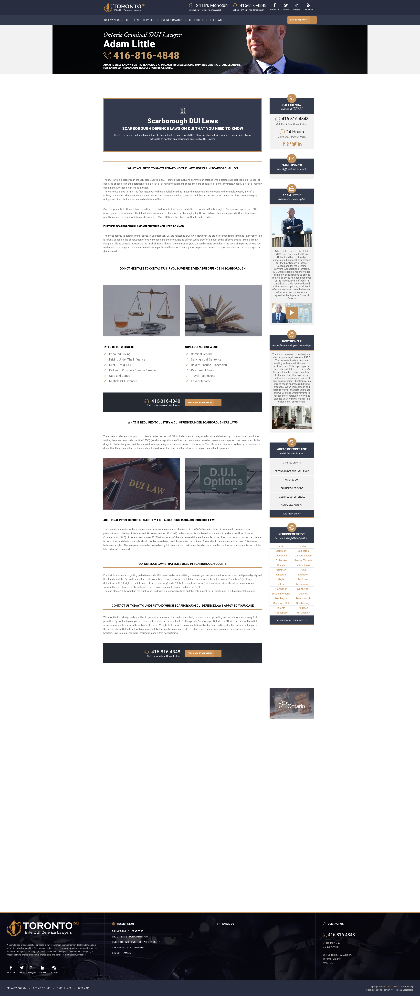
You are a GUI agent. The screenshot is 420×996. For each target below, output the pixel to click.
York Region (303, 612)
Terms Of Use (41, 988)
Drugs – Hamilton (122, 953)
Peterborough (303, 598)
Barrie (281, 546)
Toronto (281, 607)
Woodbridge (281, 612)
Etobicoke (281, 560)
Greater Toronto (303, 560)
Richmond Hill (281, 603)
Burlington (303, 550)
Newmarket (281, 588)
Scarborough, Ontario (209, 621)
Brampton (281, 550)
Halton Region (303, 565)
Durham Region (303, 555)
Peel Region (280, 598)
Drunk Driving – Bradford (127, 931)
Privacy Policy (16, 988)
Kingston (281, 574)
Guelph (281, 565)
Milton (280, 584)
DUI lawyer (209, 139)
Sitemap (83, 988)
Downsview (281, 555)
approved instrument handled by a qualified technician (203, 545)
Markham (303, 579)
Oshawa (303, 593)
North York (303, 588)
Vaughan (303, 607)
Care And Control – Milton (128, 947)
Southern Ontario (281, 593)
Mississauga (303, 584)
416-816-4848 (145, 55)
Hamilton (281, 569)
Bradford (303, 546)
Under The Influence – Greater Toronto (136, 942)
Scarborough (303, 603)
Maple (281, 579)
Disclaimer (64, 988)
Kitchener (303, 574)
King (303, 569)
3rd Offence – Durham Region (130, 936)
